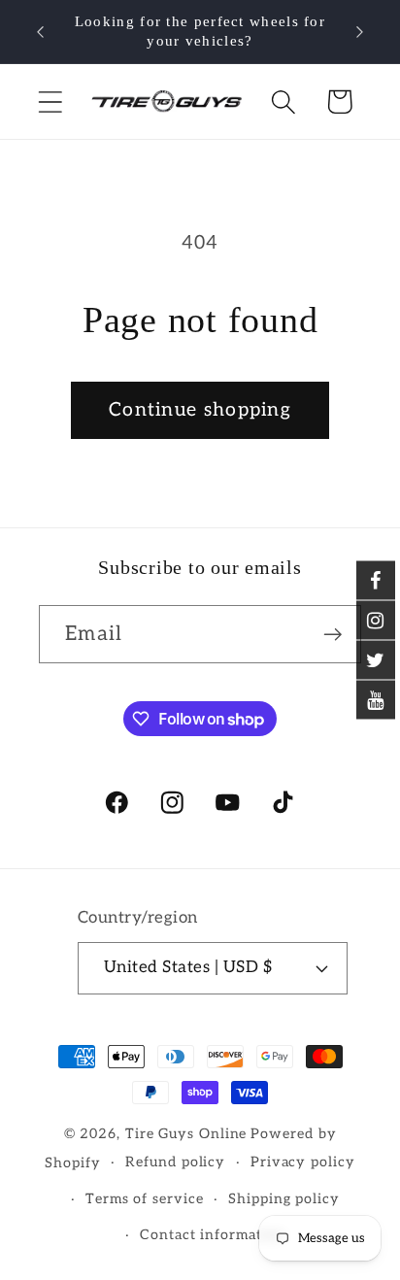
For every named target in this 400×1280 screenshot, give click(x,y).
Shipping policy (284, 1199)
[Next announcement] (360, 32)
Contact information (212, 1235)
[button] (50, 101)
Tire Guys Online (186, 1134)
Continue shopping (200, 409)
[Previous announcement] (40, 32)
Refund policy (175, 1162)
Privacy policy (302, 1162)
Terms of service (144, 1199)
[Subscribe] (332, 634)
